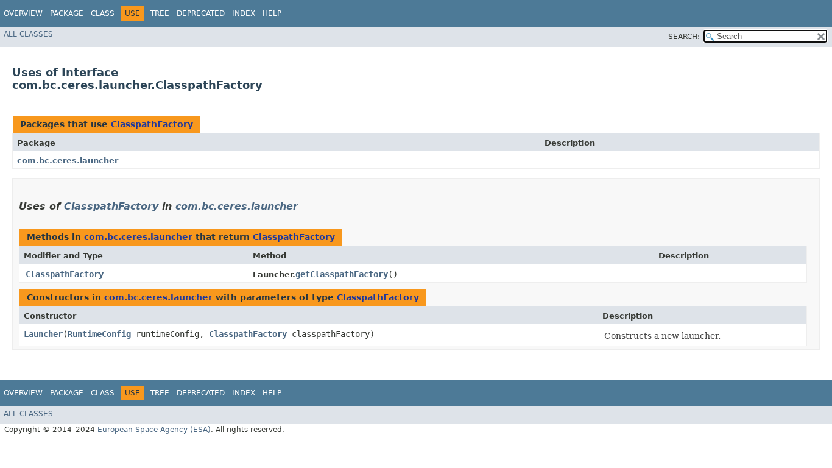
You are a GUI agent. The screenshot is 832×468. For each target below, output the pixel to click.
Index (243, 13)
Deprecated (201, 13)
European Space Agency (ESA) (154, 429)
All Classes (28, 34)
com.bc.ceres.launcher (67, 160)
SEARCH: (684, 36)
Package (66, 13)
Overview (23, 13)
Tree (159, 13)
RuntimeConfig (99, 334)
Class (103, 13)
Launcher (43, 334)
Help (272, 13)
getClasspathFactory (341, 274)
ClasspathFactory (152, 124)
